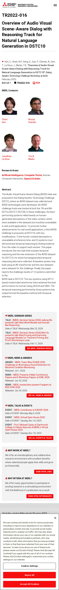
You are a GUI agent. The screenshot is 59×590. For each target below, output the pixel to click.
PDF (37, 83)
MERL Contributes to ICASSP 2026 (31, 410)
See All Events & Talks (40, 438)
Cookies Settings (29, 566)
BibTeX (6, 83)
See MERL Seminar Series (39, 348)
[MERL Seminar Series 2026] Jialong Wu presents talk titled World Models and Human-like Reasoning (28, 322)
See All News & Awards (40, 395)
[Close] (55, 517)
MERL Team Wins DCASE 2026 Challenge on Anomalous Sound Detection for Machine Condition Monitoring (28, 364)
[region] (29, 552)
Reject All (29, 575)
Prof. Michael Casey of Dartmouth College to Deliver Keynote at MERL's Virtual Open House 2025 (26, 427)
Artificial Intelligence (12, 175)
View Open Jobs (44, 472)
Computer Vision (33, 175)
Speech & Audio (32, 178)
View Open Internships (40, 496)
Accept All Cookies (29, 584)
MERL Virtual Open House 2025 (29, 417)
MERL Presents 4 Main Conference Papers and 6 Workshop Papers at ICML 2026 (27, 376)
